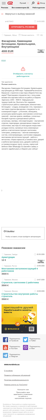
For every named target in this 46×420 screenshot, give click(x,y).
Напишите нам (23, 389)
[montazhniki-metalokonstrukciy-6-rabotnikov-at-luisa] (23, 270)
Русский (23, 3)
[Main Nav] (3, 3)
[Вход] (32, 3)
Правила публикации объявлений (17, 375)
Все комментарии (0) (20, 8)
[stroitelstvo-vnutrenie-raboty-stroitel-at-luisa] (23, 295)
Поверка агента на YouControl (15, 385)
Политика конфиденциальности (16, 380)
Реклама (4, 8)
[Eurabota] (10, 3)
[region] (23, 171)
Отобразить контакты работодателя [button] (23, 75)
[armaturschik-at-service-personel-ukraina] (23, 257)
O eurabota (8, 371)
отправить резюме (23, 27)
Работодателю (39, 8)
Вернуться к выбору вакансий (20, 14)
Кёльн (14, 35)
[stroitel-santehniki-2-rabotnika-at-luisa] (23, 283)
